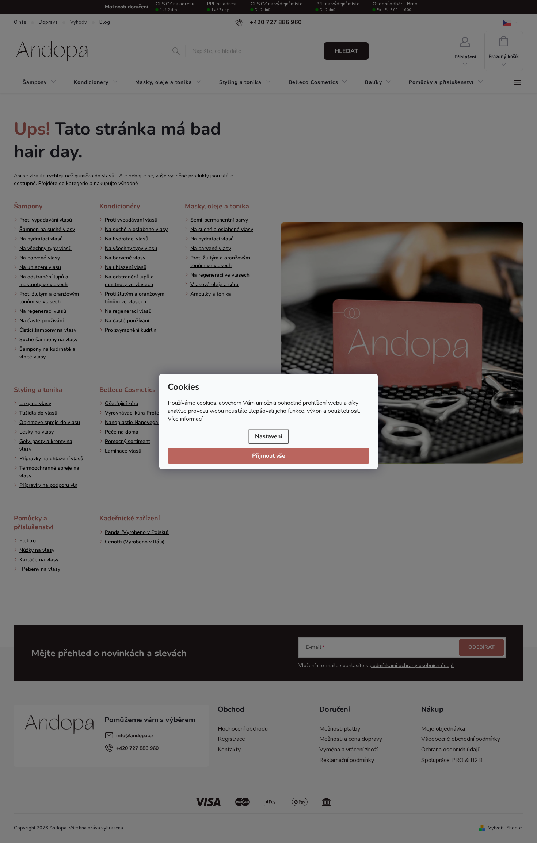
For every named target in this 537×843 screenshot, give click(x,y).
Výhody (78, 22)
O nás (20, 22)
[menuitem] (39, 82)
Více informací (185, 419)
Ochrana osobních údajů (451, 750)
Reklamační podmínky (346, 760)
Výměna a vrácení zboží (348, 750)
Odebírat (481, 647)
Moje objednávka (443, 729)
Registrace (231, 739)
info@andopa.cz (135, 735)
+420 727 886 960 (137, 748)
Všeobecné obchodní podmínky (460, 739)
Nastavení (268, 436)
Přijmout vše (268, 456)
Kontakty (229, 750)
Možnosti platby (339, 729)
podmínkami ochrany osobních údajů (412, 665)
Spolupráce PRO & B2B (451, 760)
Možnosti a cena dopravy (350, 739)
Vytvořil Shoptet (505, 828)
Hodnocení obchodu (243, 729)
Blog (104, 22)
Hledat (346, 51)
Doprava (48, 22)
